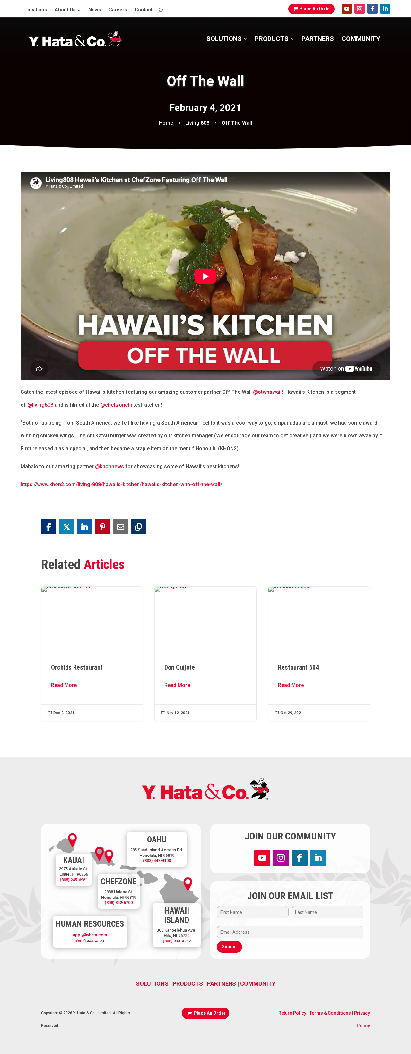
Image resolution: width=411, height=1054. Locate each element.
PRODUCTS (188, 983)
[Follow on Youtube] (347, 9)
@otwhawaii (267, 392)
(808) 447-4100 (157, 860)
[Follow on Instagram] (359, 9)
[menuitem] (36, 10)
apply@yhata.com (90, 934)
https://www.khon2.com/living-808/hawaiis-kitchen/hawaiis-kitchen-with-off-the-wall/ (121, 484)
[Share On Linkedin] (84, 526)
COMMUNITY (257, 983)
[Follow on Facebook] (372, 9)
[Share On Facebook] (48, 526)
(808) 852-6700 (119, 902)
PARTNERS (221, 983)
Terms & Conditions (330, 1013)
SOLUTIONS (152, 983)
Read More (64, 685)
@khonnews (109, 466)
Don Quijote (205, 654)
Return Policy (292, 1013)
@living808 (40, 405)
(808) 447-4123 (90, 941)
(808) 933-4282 (177, 941)
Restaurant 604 (319, 654)
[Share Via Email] (120, 526)
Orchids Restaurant (92, 654)
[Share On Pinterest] (102, 526)
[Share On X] (66, 526)
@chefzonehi (116, 405)
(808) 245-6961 (74, 879)
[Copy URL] (138, 526)
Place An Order (315, 8)
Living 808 (197, 123)
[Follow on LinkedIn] (385, 9)
